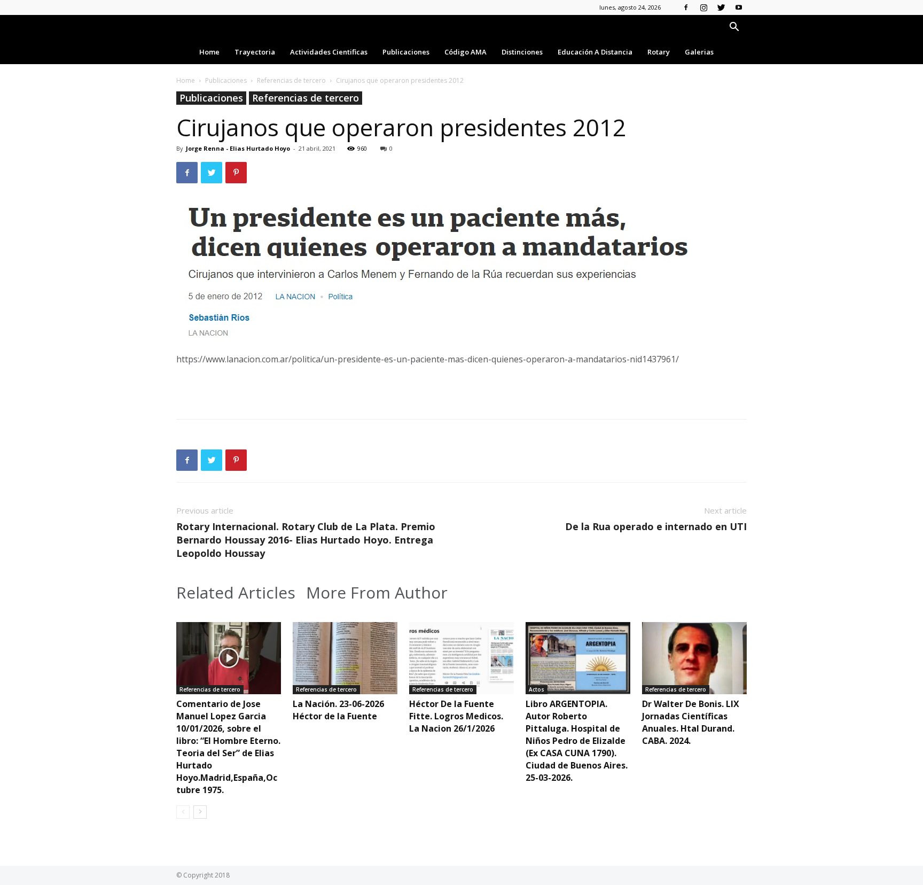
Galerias (699, 52)
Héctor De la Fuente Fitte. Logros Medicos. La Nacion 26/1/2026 (456, 716)
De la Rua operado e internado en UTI (656, 526)
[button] (734, 28)
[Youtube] (739, 7)
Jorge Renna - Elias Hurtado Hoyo (238, 148)
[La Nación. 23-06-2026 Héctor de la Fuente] (345, 658)
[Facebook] (686, 7)
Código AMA (465, 52)
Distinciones (522, 52)
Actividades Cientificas (328, 52)
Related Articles (235, 592)
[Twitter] (721, 7)
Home (209, 52)
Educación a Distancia (595, 52)
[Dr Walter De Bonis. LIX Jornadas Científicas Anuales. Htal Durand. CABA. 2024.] (694, 658)
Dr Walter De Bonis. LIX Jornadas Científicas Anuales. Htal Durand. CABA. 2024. (690, 722)
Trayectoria (254, 52)
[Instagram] (703, 7)
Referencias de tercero (291, 80)
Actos (536, 689)
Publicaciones (405, 52)
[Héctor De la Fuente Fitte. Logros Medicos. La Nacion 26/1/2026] (461, 658)
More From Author (377, 592)
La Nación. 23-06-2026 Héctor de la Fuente (338, 710)
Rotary (658, 52)
